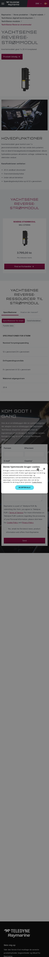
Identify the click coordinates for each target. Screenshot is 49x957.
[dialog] (24, 478)
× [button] (44, 469)
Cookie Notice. (37, 482)
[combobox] (38, 469)
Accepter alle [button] (24, 487)
